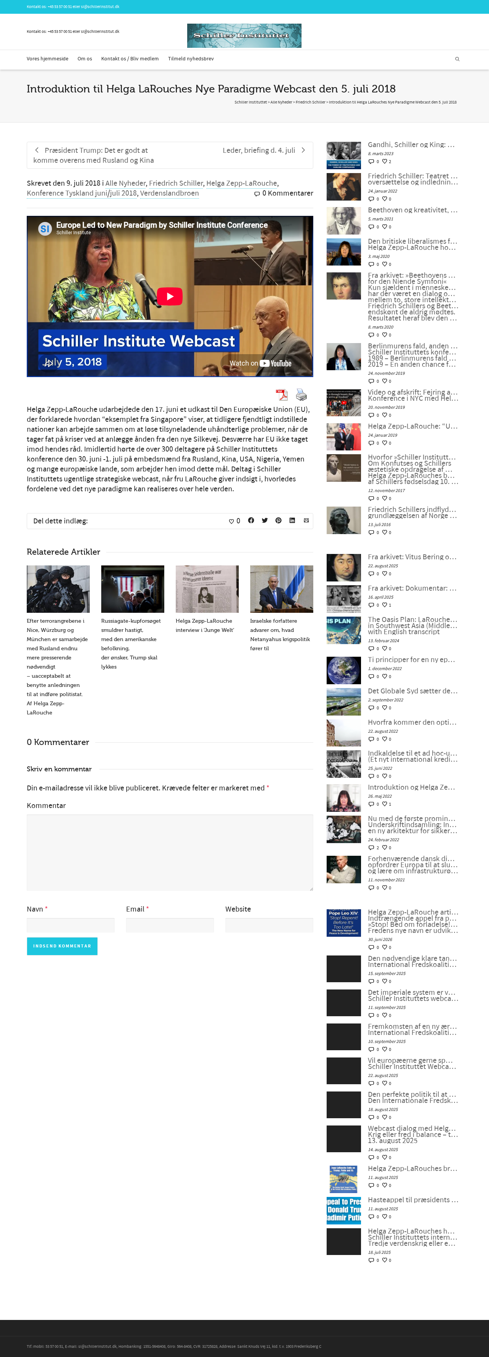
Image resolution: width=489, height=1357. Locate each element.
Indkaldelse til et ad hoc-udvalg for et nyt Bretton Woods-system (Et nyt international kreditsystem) (413, 756)
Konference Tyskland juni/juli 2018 (82, 193)
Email (135, 909)
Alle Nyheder (125, 183)
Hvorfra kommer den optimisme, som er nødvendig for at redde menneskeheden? (413, 722)
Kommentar (46, 806)
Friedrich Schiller (176, 183)
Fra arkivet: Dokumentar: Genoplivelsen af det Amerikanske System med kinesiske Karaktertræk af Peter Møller (413, 588)
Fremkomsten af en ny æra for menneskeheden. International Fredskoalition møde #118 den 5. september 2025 (413, 1029)
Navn (35, 909)
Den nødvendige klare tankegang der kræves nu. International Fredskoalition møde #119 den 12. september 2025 (413, 961)
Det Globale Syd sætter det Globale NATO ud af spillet (413, 691)
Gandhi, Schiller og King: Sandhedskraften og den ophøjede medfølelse (413, 145)
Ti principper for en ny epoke (413, 660)
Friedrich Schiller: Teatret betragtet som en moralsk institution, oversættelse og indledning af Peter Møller (413, 179)
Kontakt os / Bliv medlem (130, 58)
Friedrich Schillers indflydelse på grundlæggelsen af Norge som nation (413, 513)
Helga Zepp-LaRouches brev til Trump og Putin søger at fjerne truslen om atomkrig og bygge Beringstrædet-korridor (413, 1169)
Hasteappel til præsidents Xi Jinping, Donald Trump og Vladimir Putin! (413, 1200)
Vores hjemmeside (47, 58)
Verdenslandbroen (169, 193)
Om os (85, 58)
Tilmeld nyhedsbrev (191, 58)
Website (238, 909)
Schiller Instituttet (251, 102)
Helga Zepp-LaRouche (241, 183)
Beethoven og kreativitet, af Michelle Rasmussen (413, 210)
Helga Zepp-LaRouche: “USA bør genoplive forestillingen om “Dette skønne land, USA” (413, 426)
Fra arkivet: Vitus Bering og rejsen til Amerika (413, 557)
